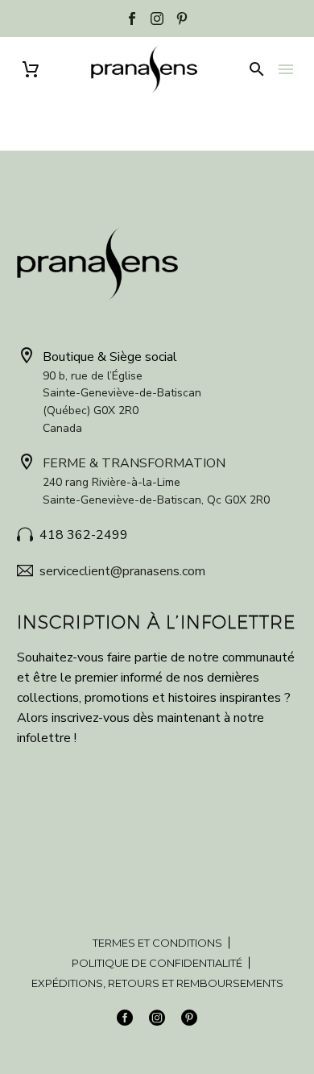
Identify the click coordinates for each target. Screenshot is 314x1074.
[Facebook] (132, 18)
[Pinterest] (182, 18)
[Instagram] (157, 18)
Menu (286, 69)
